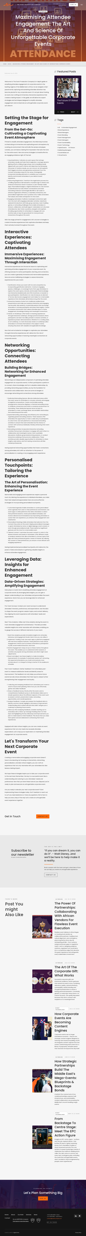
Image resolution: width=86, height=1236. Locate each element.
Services (28, 1215)
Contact (7, 1218)
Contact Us (51, 875)
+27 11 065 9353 (51, 1216)
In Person (43, 11)
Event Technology (60, 1008)
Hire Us (73, 4)
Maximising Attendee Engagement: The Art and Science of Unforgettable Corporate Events (41, 64)
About (13, 1215)
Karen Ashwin (46, 50)
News (35, 1215)
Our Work (20, 1215)
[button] (81, 4)
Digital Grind (16, 1232)
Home (4, 64)
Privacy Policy (78, 1232)
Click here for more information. (21, 1221)
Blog (9, 64)
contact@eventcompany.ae (59, 4)
